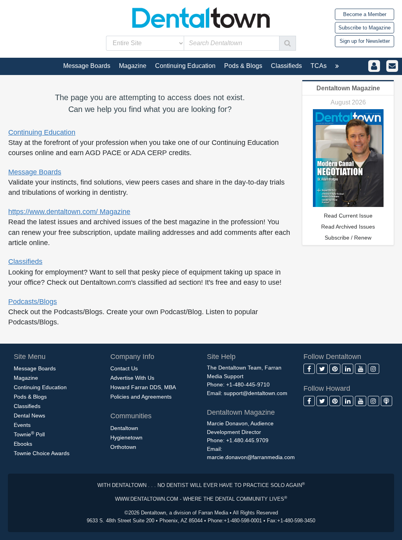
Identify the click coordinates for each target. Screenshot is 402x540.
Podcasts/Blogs (32, 302)
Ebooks (23, 444)
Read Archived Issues (348, 226)
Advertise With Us (132, 378)
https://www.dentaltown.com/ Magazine (69, 212)
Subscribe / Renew (348, 237)
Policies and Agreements (141, 397)
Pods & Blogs (30, 397)
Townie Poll (29, 433)
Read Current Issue (348, 215)
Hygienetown (126, 437)
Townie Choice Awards (41, 453)
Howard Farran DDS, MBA (143, 387)
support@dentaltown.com (255, 393)
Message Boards (34, 172)
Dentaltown (124, 428)
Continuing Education (41, 132)
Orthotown (123, 447)
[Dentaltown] (201, 16)
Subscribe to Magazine (364, 28)
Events (22, 425)
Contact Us (124, 368)
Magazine (26, 378)
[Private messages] (392, 66)
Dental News (29, 415)
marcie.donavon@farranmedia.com (251, 457)
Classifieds (25, 261)
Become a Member (364, 14)
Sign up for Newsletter (365, 41)
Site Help (221, 357)
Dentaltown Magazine (348, 88)
